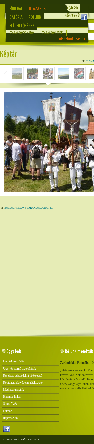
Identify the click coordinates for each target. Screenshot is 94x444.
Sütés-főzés (10, 404)
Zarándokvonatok (22, 33)
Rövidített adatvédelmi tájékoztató (23, 382)
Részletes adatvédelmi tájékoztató (22, 375)
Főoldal (16, 9)
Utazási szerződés (13, 361)
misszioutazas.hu (71, 39)
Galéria (16, 17)
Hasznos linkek (12, 396)
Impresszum (10, 418)
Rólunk (35, 17)
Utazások (37, 9)
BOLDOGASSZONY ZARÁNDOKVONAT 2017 (29, 207)
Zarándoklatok (52, 33)
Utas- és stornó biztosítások (19, 368)
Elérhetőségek (21, 26)
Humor (7, 411)
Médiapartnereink (13, 389)
